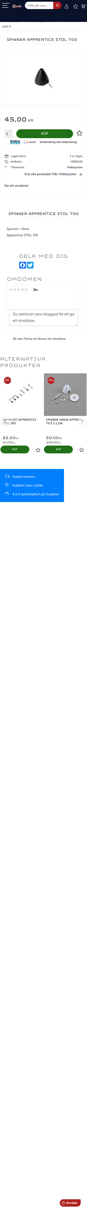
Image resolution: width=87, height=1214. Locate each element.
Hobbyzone (75, 167)
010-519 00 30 (17, 13)
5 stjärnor (26, 289)
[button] (6, 5)
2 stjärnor (15, 289)
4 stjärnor (22, 289)
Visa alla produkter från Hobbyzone (50, 174)
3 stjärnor (18, 289)
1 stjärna (11, 289)
